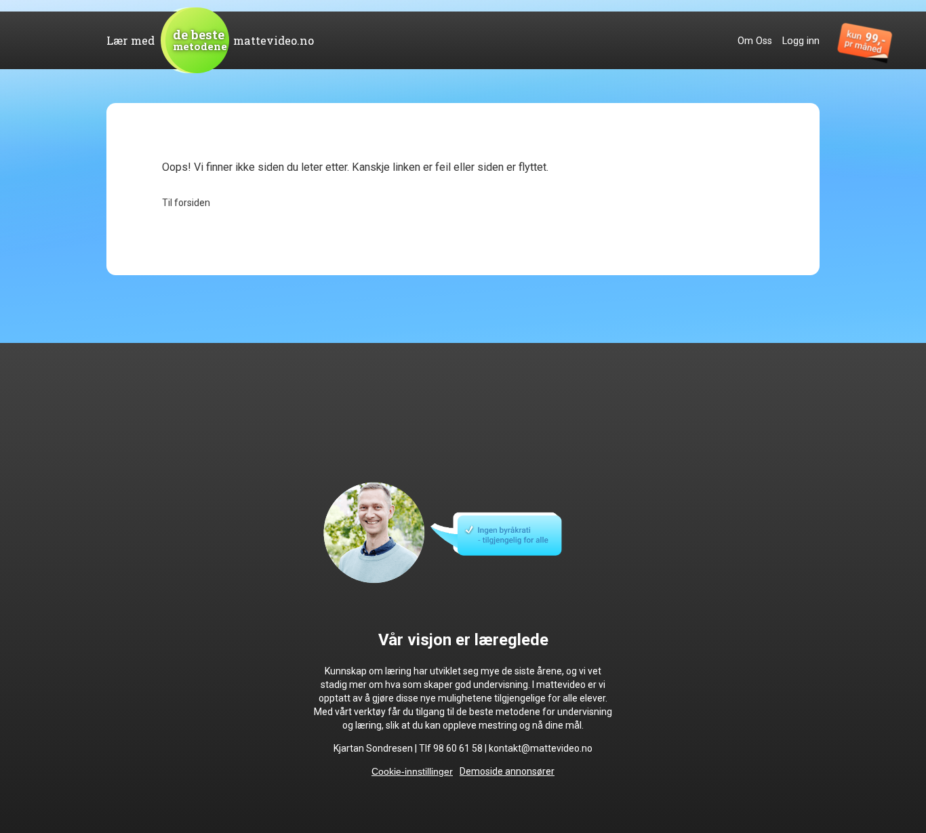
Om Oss (755, 41)
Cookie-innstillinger (412, 771)
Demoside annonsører (507, 771)
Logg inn (801, 41)
